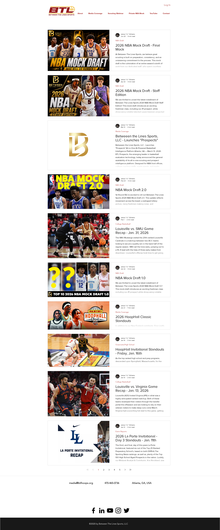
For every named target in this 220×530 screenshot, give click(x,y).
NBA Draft (119, 41)
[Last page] (130, 469)
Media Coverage (122, 131)
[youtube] (110, 510)
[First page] (87, 469)
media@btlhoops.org (81, 482)
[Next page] (125, 469)
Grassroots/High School (124, 345)
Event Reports (121, 431)
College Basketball (122, 224)
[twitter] (126, 510)
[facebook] (93, 510)
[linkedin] (102, 510)
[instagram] (118, 510)
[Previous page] (93, 469)
